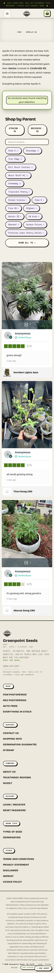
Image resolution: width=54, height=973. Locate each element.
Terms (40, 964)
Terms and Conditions (18, 859)
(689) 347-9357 (11, 666)
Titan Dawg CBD (23, 491)
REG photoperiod (14, 700)
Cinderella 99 (38, 68)
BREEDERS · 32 (37, 130)
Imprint (8, 876)
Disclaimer (10, 870)
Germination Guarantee (20, 744)
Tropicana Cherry (19, 191)
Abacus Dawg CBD (24, 610)
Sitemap (8, 750)
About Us (9, 771)
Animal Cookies (17, 199)
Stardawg (32, 150)
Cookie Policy (12, 881)
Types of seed (12, 831)
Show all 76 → (27, 242)
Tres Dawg (15, 158)
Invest (7, 783)
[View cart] (47, 13)
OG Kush (34, 216)
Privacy (48, 964)
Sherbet (13, 224)
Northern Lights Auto (26, 372)
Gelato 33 (14, 216)
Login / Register (14, 804)
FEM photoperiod (15, 694)
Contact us (11, 733)
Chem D (39, 199)
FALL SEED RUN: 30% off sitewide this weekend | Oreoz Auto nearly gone (27, 4)
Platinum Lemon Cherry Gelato (26, 232)
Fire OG (13, 208)
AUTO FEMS (10, 706)
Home (19, 32)
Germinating (12, 837)
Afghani (31, 208)
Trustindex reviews (17, 777)
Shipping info (12, 738)
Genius (12, 68)
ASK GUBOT (44, 968)
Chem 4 (13, 150)
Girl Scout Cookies (20, 167)
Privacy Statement (16, 864)
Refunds (14, 967)
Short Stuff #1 (18, 175)
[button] (7, 13)
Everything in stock (17, 711)
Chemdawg (14, 183)
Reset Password (14, 810)
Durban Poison (35, 224)
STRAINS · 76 (15, 130)
